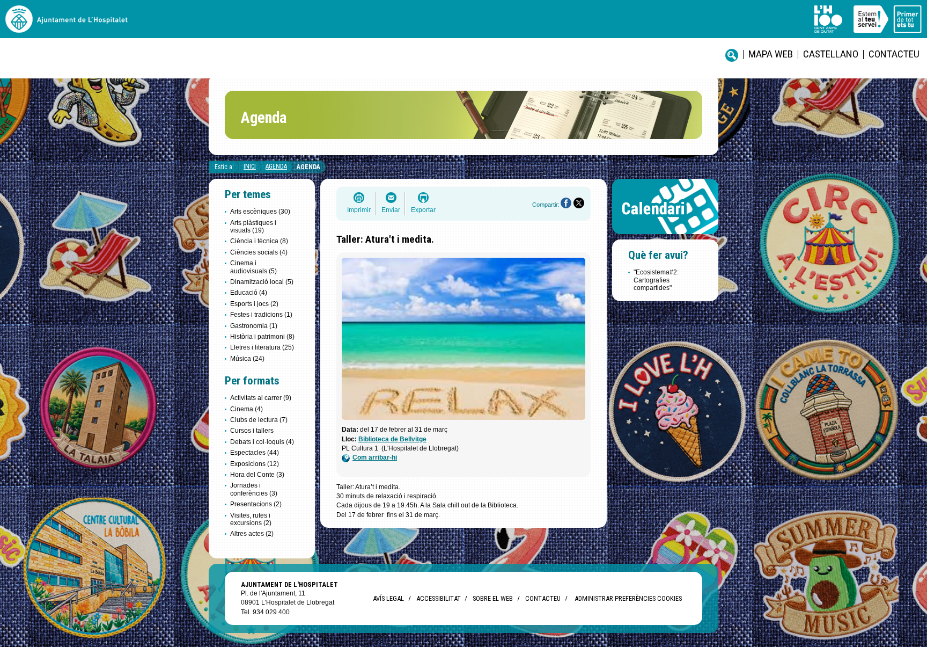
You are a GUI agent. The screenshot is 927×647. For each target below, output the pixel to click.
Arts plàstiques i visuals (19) (253, 226)
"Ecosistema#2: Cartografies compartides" (656, 280)
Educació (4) (248, 292)
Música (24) (247, 358)
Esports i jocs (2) (254, 304)
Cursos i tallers (252, 430)
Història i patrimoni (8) (262, 336)
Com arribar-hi (374, 457)
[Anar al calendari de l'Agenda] (665, 236)
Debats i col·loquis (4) (262, 442)
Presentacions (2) (256, 504)
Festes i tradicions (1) (261, 314)
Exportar (423, 210)
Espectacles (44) (254, 452)
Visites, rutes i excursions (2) (250, 519)
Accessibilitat (438, 598)
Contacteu (894, 54)
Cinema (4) (246, 409)
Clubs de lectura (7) (259, 420)
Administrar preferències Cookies (628, 598)
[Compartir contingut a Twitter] (578, 203)
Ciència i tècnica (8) (259, 241)
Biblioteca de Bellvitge (392, 439)
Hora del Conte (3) (257, 474)
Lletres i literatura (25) (262, 347)
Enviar (390, 210)
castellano (830, 54)
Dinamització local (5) (261, 282)
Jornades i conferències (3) (253, 489)
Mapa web (770, 54)
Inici (250, 166)
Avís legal (388, 598)
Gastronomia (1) (253, 326)
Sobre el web (493, 598)
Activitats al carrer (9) (260, 398)
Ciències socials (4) (259, 252)
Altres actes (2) (252, 533)
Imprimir (359, 210)
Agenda (276, 166)
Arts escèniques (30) (260, 211)
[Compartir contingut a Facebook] (566, 203)
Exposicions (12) (254, 464)
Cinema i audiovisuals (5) (253, 266)
